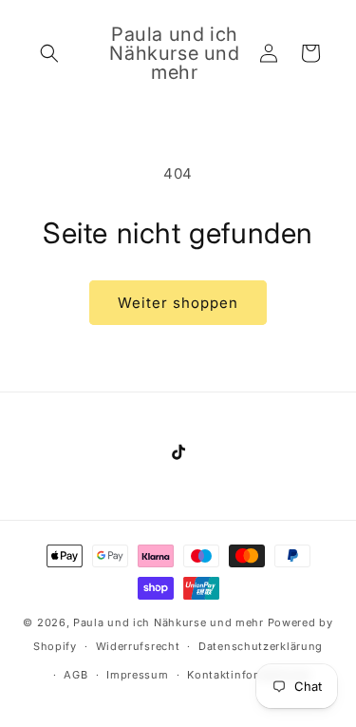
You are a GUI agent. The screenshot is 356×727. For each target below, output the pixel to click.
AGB (75, 674)
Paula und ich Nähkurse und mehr (168, 622)
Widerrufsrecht (138, 646)
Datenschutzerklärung (260, 646)
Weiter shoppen (178, 303)
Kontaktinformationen (248, 674)
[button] (49, 53)
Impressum (137, 674)
